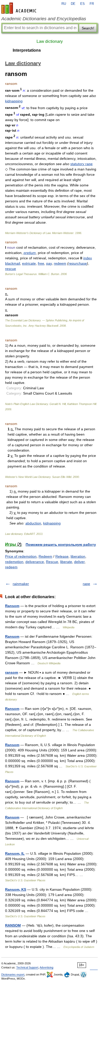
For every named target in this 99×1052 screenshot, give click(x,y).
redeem (60, 263)
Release (62, 556)
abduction (33, 523)
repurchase (78, 263)
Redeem (45, 556)
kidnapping (14, 101)
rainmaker (21, 584)
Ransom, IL (15, 853)
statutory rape (81, 164)
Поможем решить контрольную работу (61, 544)
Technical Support (27, 967)
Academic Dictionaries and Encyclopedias (43, 18)
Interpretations (27, 50)
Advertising (46, 967)
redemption (14, 562)
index (87, 258)
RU (63, 4)
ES (82, 4)
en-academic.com (19, 8)
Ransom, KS (15, 889)
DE (73, 4)
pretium (30, 253)
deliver (79, 562)
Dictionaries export (12, 974)
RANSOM (13, 925)
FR (92, 4)
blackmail (12, 263)
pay (49, 263)
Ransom (12, 606)
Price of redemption (21, 556)
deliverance (34, 562)
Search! (88, 28)
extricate (29, 263)
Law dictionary (50, 41)
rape (86, 584)
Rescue (52, 562)
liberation (78, 556)
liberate (66, 562)
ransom (11, 672)
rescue (10, 269)
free (41, 263)
